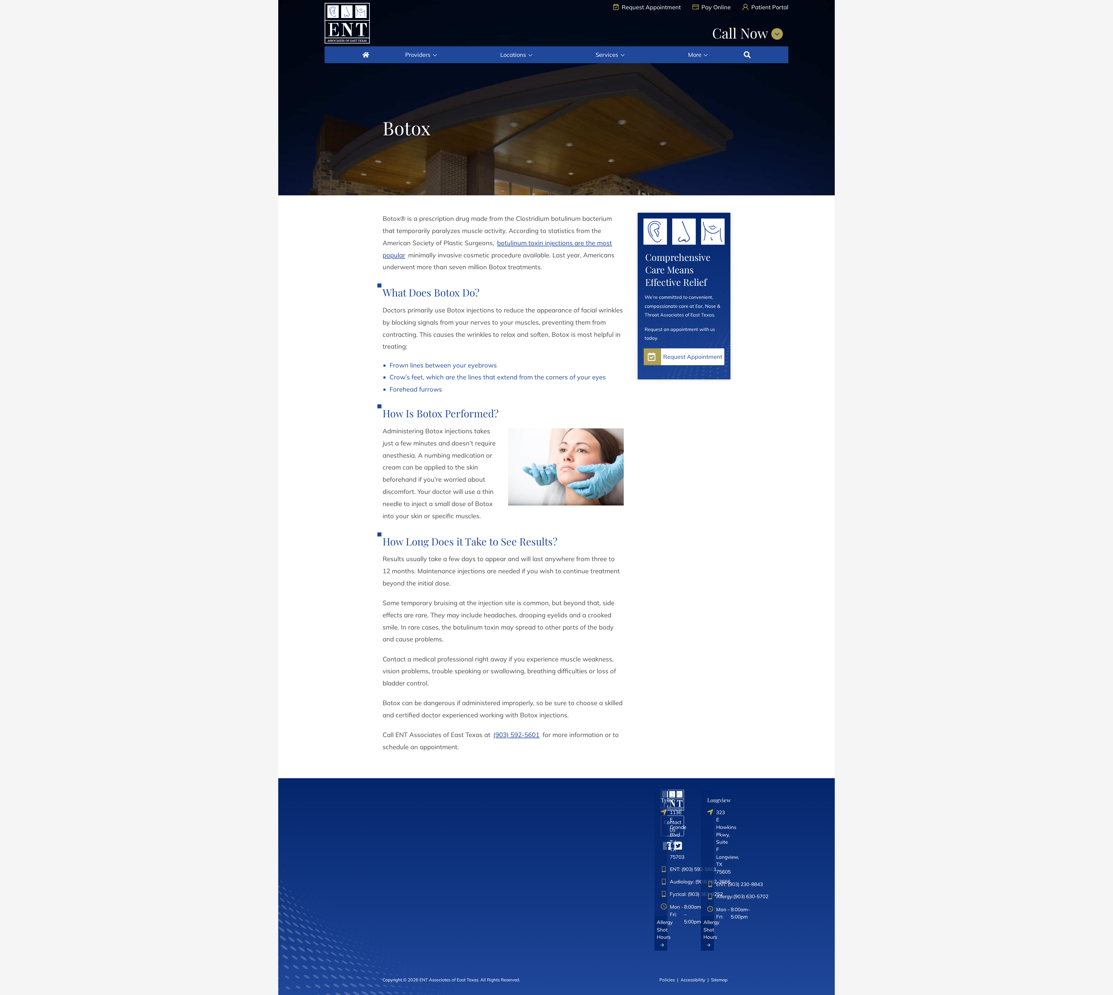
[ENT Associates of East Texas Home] (347, 23)
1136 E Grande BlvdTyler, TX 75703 (665, 835)
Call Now (741, 32)
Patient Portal (769, 7)
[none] (421, 54)
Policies (667, 980)
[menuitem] (366, 54)
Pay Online (715, 7)
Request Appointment (650, 7)
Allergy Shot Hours (662, 929)
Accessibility (693, 980)
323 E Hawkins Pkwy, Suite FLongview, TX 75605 (711, 842)
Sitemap (719, 980)
